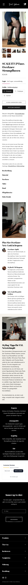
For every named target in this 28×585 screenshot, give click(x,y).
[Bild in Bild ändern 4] (19, 51)
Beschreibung (7, 171)
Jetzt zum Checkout (14, 107)
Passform (5, 179)
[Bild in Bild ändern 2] (9, 51)
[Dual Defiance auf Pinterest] (3, 578)
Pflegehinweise (7, 192)
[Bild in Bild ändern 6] (4, 56)
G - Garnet (7, 96)
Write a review (18, 471)
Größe (4, 87)
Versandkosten (19, 114)
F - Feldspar (19, 91)
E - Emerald (7, 91)
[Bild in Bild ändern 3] (14, 51)
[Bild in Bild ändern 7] (9, 56)
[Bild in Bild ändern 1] (4, 51)
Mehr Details (6, 197)
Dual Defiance (16, 582)
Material (5, 175)
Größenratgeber (12, 87)
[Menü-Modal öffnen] (3, 4)
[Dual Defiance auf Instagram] (6, 578)
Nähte (4, 184)
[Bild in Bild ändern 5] (24, 51)
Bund (4, 188)
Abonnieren (14, 519)
